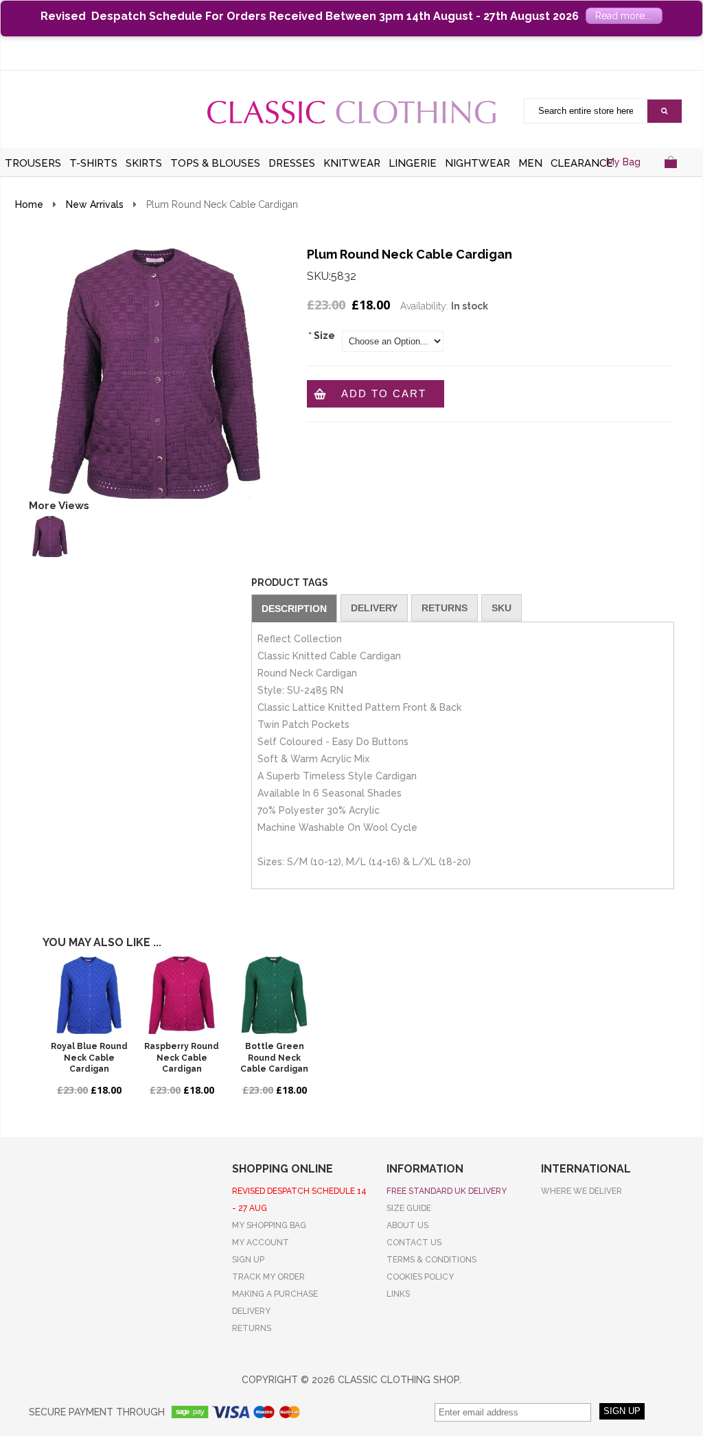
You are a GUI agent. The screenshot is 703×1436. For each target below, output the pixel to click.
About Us (407, 1225)
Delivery (374, 607)
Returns (445, 607)
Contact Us (414, 1242)
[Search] (664, 111)
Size (321, 335)
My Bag (623, 161)
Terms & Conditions (431, 1259)
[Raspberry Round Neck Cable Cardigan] (181, 995)
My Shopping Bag (269, 1225)
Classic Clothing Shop (351, 112)
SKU (501, 607)
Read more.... (624, 15)
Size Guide (409, 1208)
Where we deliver (581, 1191)
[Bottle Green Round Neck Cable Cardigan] (274, 995)
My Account (260, 1242)
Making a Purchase (275, 1294)
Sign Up (248, 1259)
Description (294, 608)
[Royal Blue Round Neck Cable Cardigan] (88, 995)
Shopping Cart (670, 178)
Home (29, 204)
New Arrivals (95, 204)
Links (398, 1294)
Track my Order (268, 1277)
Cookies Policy (420, 1277)
